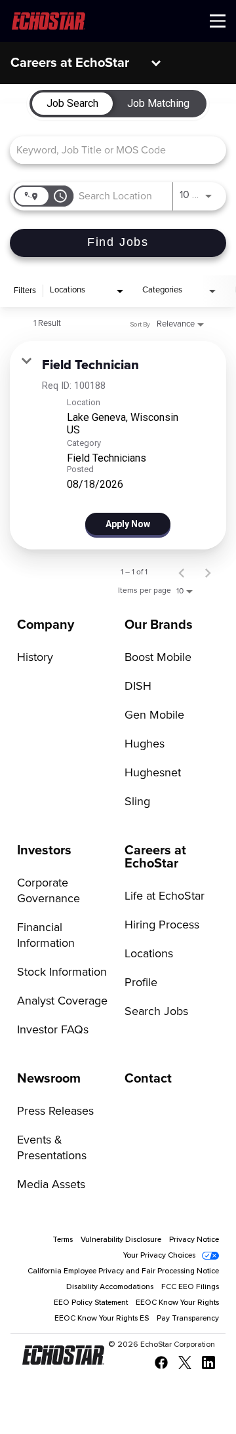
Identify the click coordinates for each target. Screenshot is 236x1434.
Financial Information (46, 935)
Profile (141, 983)
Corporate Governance (48, 891)
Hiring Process (162, 925)
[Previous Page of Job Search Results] (181, 572)
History (35, 658)
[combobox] (111, 150)
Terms (62, 1240)
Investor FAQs (52, 1030)
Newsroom (49, 1078)
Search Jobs (156, 1012)
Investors (44, 850)
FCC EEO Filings (190, 1287)
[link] (118, 445)
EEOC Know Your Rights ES (101, 1319)
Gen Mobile (154, 715)
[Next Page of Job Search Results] (208, 572)
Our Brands (159, 624)
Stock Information (62, 972)
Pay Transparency (188, 1319)
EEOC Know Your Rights (177, 1303)
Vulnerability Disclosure (121, 1240)
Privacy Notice (194, 1240)
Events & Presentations (52, 1148)
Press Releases (55, 1111)
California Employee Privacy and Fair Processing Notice (123, 1271)
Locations (149, 954)
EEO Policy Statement (91, 1303)
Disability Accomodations (109, 1287)
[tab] (72, 103)
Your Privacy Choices (159, 1256)
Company (45, 624)
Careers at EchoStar (69, 63)
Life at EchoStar (165, 896)
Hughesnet (153, 773)
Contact (148, 1078)
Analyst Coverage (62, 1001)
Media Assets (51, 1185)
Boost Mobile (158, 658)
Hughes (145, 744)
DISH (138, 686)
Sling (137, 802)
